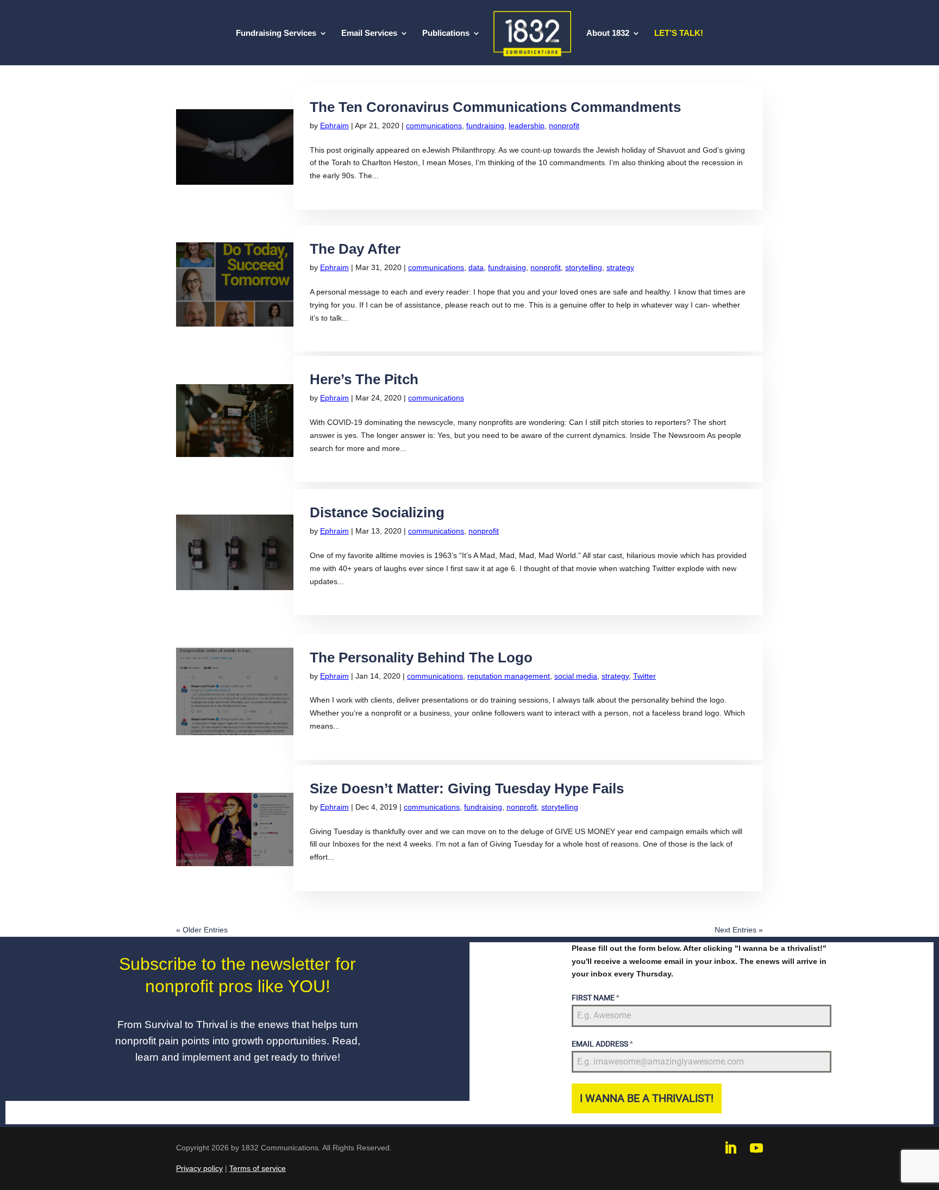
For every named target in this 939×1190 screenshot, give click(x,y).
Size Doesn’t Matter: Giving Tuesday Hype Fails (467, 788)
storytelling (583, 267)
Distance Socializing (377, 512)
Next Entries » (739, 929)
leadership (526, 125)
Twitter (644, 676)
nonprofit (564, 125)
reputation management (508, 676)
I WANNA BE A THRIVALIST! (646, 1098)
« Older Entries (202, 929)
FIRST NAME (595, 997)
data (476, 267)
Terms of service (257, 1168)
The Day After (355, 249)
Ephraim (334, 125)
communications (434, 125)
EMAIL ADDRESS (602, 1043)
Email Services (369, 33)
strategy (620, 267)
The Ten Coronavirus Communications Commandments (495, 107)
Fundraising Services (276, 33)
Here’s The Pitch (364, 379)
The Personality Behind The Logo (421, 657)
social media (575, 676)
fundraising (485, 125)
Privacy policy (199, 1168)
